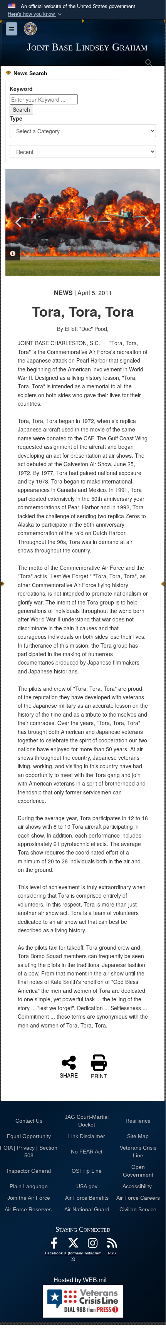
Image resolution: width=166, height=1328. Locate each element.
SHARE (69, 1074)
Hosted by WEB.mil (80, 1280)
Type (16, 118)
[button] (35, 14)
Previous (19, 222)
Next (146, 222)
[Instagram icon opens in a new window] (92, 1245)
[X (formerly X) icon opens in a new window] (73, 1245)
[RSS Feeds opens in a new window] (111, 1245)
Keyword (21, 88)
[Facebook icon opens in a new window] (54, 1245)
